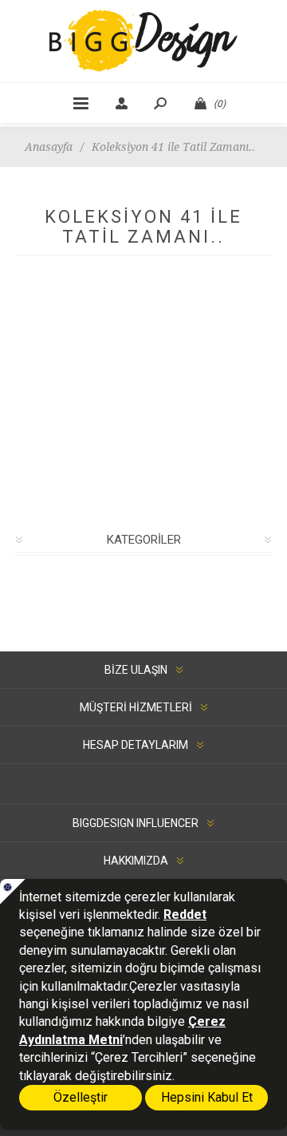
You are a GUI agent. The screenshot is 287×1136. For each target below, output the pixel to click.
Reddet (184, 914)
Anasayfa (49, 147)
